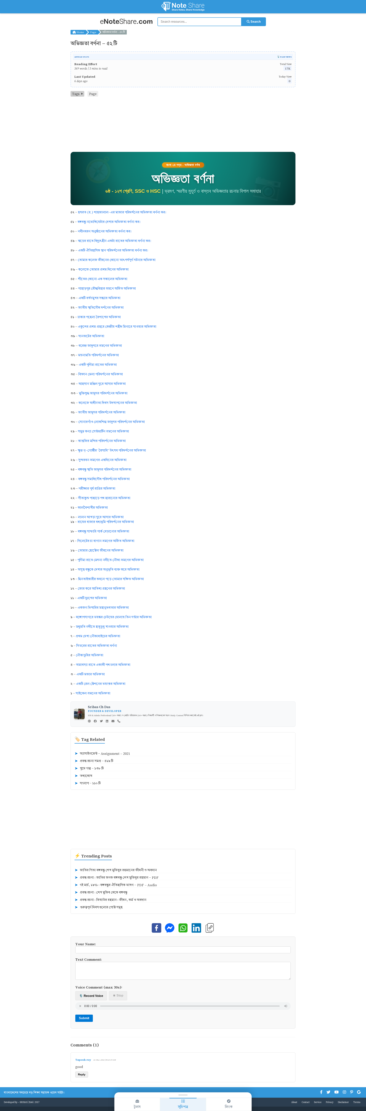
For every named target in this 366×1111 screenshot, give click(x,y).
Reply (81, 1074)
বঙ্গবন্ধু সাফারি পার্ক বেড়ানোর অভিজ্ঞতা (103, 531)
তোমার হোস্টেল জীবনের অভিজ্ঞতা (101, 550)
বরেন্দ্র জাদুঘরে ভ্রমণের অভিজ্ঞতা (100, 345)
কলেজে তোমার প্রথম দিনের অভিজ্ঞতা (103, 269)
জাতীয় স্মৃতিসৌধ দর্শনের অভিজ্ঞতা (101, 307)
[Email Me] (113, 721)
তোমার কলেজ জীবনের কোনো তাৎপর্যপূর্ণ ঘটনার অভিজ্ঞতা (117, 260)
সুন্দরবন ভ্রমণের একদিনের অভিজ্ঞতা (102, 460)
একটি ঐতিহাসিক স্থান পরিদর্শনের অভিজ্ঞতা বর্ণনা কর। (113, 250)
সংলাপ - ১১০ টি (88, 783)
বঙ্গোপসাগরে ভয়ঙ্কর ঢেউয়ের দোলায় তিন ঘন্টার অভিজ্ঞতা (114, 617)
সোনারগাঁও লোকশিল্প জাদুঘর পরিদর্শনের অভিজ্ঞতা (111, 421)
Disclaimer (343, 1102)
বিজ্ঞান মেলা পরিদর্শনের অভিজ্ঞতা (100, 374)
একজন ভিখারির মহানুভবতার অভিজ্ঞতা (103, 607)
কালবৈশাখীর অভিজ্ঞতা (93, 507)
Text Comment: (88, 959)
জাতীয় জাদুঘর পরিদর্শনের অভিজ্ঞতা (101, 412)
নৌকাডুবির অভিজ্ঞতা (89, 655)
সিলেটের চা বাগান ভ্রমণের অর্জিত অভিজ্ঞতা (105, 541)
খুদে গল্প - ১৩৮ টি (89, 768)
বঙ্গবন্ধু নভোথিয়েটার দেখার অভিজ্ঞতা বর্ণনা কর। (109, 221)
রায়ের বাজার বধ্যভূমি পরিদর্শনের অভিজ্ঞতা (106, 521)
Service (317, 1102)
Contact (306, 1102)
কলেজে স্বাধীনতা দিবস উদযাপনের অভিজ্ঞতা (108, 402)
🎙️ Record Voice (91, 995)
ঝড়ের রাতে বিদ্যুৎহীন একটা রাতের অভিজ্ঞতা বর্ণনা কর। (114, 241)
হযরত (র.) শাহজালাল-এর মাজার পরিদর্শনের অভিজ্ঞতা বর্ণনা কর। (122, 212)
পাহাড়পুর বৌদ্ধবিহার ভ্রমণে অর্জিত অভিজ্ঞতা (107, 288)
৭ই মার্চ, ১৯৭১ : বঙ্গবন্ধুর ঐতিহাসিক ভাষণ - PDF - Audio (116, 885)
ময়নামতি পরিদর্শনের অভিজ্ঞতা (98, 355)
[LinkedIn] (107, 721)
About (294, 1102)
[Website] (89, 721)
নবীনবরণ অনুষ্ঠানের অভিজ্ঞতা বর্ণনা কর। (104, 231)
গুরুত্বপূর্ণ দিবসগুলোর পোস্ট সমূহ (99, 907)
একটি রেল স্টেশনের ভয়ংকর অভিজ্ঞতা (100, 683)
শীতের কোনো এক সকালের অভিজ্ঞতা (102, 279)
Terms (356, 1102)
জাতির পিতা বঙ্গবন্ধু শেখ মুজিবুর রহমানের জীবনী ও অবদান (116, 870)
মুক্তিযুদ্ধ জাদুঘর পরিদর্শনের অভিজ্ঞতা (103, 393)
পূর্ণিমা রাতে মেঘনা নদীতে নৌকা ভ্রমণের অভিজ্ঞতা (111, 560)
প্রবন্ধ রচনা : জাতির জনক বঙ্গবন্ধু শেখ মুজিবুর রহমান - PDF (116, 877)
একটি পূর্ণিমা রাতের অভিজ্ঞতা (98, 364)
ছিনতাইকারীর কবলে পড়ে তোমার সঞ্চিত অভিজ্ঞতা (111, 579)
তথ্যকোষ (83, 775)
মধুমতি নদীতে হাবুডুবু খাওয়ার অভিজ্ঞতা (102, 626)
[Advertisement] (183, 125)
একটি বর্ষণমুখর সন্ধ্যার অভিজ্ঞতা (99, 298)
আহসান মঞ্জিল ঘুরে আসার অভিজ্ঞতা (102, 383)
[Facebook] (95, 721)
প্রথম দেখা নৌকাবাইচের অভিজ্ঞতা (98, 636)
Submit (84, 1018)
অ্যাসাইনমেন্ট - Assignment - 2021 (102, 753)
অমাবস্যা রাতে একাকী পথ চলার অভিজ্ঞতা (103, 664)
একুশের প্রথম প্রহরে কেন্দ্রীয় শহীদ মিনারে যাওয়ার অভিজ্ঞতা (117, 326)
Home (80, 32)
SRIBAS (23, 1102)
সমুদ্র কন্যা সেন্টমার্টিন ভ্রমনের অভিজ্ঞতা (103, 431)
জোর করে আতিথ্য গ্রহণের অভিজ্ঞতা (101, 588)
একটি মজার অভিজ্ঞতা (90, 674)
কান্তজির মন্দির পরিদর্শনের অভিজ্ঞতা (102, 441)
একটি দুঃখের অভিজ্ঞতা (92, 598)
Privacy (329, 1102)
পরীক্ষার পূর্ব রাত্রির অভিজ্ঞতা (97, 488)
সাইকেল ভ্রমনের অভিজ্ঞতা (93, 693)
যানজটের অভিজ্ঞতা (91, 336)
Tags (75, 93)
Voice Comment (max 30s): (98, 987)
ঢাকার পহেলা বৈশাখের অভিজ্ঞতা (99, 317)
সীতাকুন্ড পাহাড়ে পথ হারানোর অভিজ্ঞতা (104, 498)
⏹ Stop (118, 995)
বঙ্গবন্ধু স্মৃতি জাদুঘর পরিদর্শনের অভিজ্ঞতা (104, 469)
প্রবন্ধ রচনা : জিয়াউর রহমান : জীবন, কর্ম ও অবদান (110, 899)
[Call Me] (118, 721)
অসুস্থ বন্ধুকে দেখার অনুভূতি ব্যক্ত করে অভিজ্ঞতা (109, 569)
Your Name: (85, 943)
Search (255, 21)
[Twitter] (101, 721)
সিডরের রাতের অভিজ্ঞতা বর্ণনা (96, 645)
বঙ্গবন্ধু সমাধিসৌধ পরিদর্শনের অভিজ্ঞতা (104, 479)
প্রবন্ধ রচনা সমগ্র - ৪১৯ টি (94, 761)
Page (93, 32)
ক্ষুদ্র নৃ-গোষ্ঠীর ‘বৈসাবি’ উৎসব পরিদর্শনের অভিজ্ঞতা (112, 450)
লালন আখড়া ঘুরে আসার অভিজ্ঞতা (101, 517)
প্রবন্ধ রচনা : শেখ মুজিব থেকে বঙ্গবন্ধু (101, 892)
